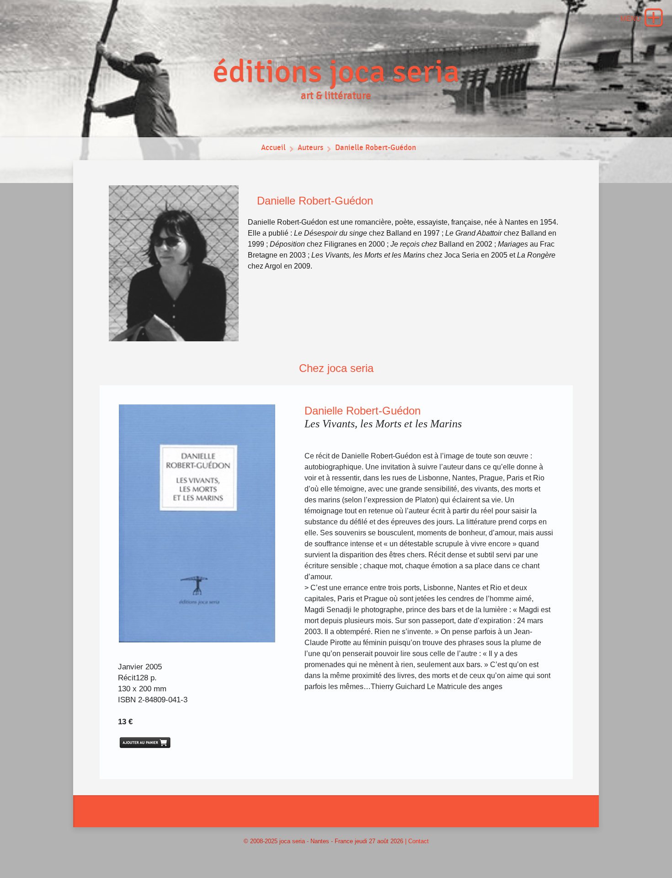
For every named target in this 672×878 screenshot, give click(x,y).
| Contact (417, 841)
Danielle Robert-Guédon (375, 147)
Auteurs (310, 147)
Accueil (273, 147)
